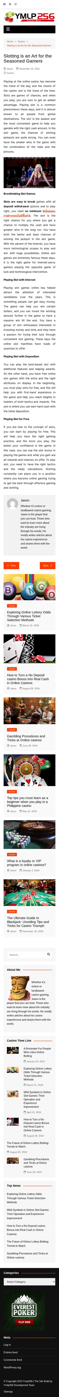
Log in (7, 1344)
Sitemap (8, 1391)
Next (45, 565)
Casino (10, 73)
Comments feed (13, 1360)
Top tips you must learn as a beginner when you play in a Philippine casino (27, 801)
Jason (10, 68)
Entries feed (11, 1352)
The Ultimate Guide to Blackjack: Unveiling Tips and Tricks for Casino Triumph (28, 922)
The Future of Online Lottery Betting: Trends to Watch (28, 1243)
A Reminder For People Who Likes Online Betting (37, 1052)
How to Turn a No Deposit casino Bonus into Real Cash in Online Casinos (28, 679)
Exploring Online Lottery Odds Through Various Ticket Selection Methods (29, 616)
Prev (13, 565)
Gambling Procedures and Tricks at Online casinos (36, 1163)
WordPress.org (12, 1367)
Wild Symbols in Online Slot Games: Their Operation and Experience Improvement (37, 1099)
